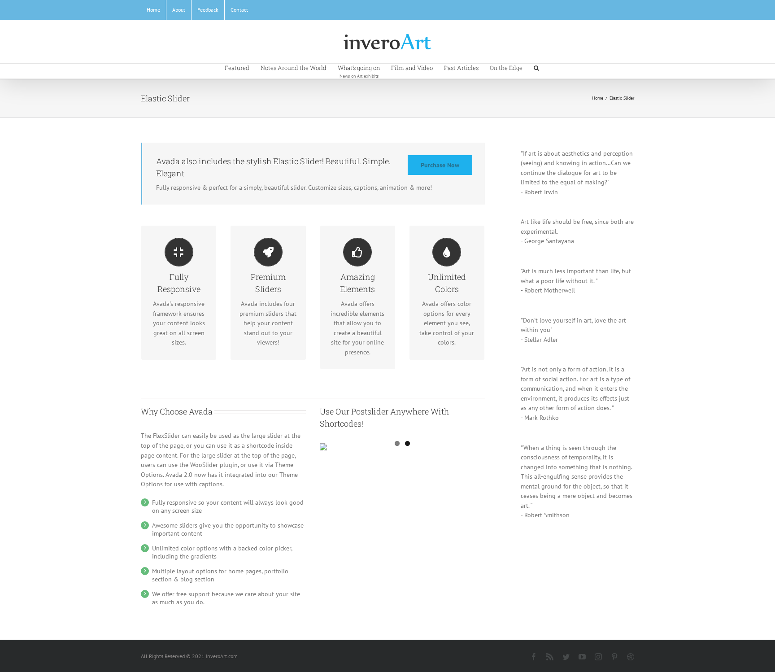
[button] (536, 67)
